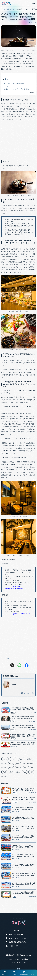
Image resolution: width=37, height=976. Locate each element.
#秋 (32, 767)
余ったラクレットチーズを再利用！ (14, 83)
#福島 (26, 767)
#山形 (31, 763)
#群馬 (11, 772)
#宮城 (18, 763)
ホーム (4, 9)
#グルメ (13, 759)
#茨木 (18, 772)
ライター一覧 (13, 946)
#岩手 (4, 767)
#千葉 (4, 763)
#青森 (4, 776)
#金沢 (25, 772)
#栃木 (11, 767)
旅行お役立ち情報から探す (17, 942)
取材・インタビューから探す (18, 938)
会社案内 (25, 959)
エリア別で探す (14, 930)
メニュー (6, 86)
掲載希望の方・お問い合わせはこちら (18, 955)
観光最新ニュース (12, 9)
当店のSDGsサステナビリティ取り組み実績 (16, 89)
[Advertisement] (18, 141)
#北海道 (29, 759)
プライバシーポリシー (18, 962)
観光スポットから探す (16, 934)
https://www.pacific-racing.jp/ (21, 614)
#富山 (25, 763)
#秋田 (4, 772)
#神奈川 (18, 767)
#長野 (31, 772)
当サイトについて (15, 959)
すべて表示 (30, 92)
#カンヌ (5, 759)
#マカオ (21, 759)
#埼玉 (11, 763)
